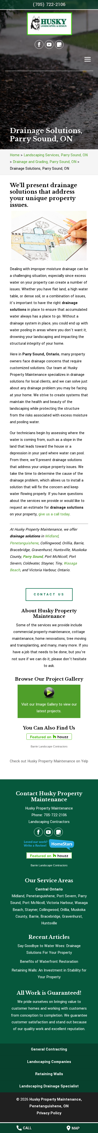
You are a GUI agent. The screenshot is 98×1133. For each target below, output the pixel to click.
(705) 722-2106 (49, 4)
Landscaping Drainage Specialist (49, 1086)
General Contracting (49, 1049)
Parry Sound (33, 556)
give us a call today (54, 514)
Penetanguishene (24, 543)
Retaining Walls (49, 1074)
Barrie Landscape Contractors (49, 746)
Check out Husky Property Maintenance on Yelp (49, 761)
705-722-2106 (55, 815)
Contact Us (49, 594)
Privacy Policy (49, 1113)
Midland (51, 536)
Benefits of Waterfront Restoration (49, 961)
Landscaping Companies (49, 1061)
